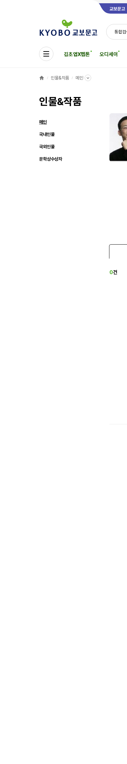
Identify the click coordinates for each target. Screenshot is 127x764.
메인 (79, 77)
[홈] (41, 77)
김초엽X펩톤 (77, 54)
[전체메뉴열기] (46, 54)
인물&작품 (60, 77)
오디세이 (109, 54)
